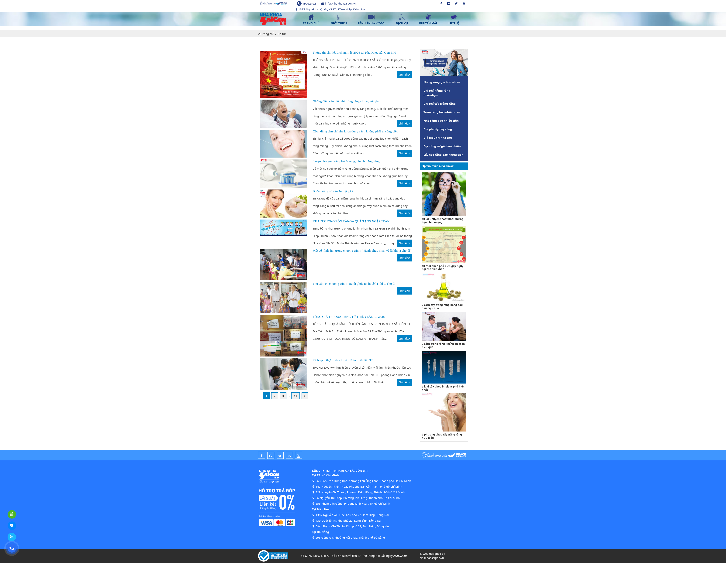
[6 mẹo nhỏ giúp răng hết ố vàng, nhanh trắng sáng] (283, 173)
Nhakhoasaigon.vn (432, 558)
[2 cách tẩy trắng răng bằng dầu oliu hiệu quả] (444, 287)
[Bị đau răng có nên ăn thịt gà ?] (283, 203)
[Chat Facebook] (12, 525)
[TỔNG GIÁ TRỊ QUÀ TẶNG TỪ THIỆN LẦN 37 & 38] (283, 335)
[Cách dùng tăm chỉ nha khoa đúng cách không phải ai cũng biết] (283, 143)
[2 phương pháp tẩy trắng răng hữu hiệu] (444, 412)
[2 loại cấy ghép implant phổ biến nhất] (444, 367)
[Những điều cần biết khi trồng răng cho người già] (283, 113)
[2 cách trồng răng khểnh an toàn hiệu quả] (444, 326)
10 (295, 396)
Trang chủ (267, 34)
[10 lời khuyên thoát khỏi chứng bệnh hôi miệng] (444, 194)
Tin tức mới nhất (440, 166)
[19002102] (12, 548)
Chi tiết (403, 75)
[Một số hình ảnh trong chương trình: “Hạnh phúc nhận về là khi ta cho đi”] (283, 264)
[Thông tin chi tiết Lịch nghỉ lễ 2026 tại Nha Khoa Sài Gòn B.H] (283, 74)
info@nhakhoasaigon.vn (341, 3)
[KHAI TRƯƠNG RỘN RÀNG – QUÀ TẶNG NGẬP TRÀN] (283, 227)
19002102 (309, 3)
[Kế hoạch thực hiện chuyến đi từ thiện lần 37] (283, 374)
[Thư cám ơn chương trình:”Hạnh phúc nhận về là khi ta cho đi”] (283, 297)
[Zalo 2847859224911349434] (12, 537)
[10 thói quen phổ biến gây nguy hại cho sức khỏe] (444, 244)
